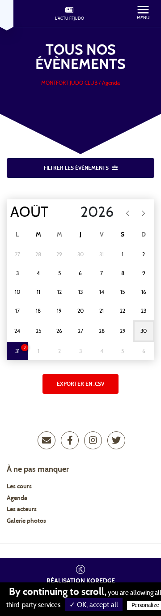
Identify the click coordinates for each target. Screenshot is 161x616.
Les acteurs (22, 509)
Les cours (19, 486)
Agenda (17, 498)
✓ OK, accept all (93, 604)
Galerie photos (26, 521)
